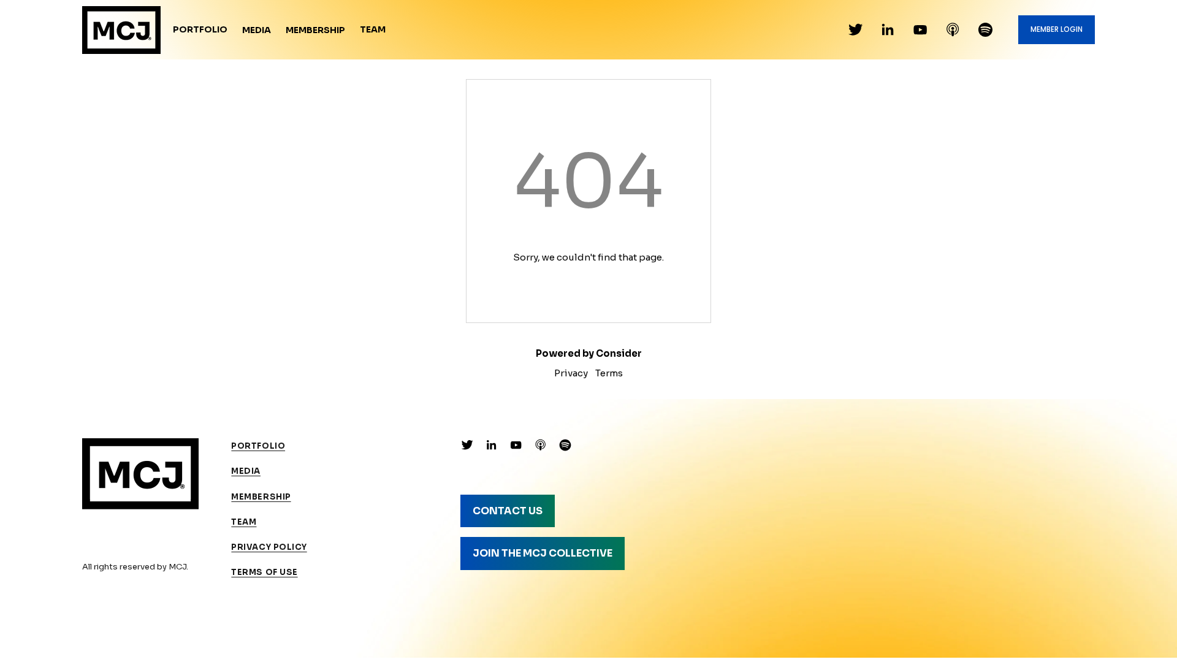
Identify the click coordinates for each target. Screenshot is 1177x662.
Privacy (571, 373)
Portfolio (200, 29)
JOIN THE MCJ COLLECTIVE (542, 553)
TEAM (243, 522)
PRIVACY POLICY (269, 547)
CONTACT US (508, 510)
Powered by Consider (589, 353)
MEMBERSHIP (261, 497)
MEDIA (246, 471)
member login (1056, 29)
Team (373, 29)
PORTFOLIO (258, 446)
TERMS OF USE (264, 572)
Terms (609, 373)
